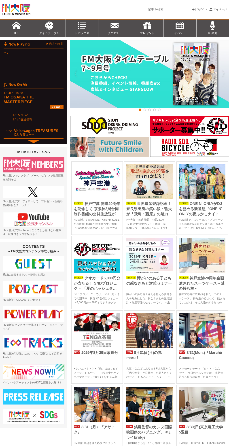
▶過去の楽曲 (55, 44)
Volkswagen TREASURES (36, 131)
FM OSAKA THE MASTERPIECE (19, 99)
